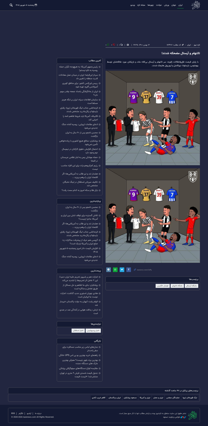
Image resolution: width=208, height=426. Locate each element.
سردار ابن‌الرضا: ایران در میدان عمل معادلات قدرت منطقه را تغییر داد (78, 76)
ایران (180, 5)
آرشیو (29, 413)
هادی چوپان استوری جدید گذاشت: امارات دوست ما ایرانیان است (79, 295)
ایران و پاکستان (115, 397)
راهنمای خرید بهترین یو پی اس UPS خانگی (78, 355)
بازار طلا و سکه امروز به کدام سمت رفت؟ (80, 190)
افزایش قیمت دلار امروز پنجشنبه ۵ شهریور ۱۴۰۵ (79, 250)
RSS (13, 413)
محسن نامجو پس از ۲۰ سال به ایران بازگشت (81, 134)
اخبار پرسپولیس (93, 330)
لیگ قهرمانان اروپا (190, 397)
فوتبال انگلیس (162, 285)
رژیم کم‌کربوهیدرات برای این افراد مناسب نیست (79, 167)
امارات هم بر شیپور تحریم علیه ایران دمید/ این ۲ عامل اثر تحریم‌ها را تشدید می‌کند (78, 278)
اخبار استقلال (78, 330)
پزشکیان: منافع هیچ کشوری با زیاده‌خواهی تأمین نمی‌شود (78, 142)
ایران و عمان (158, 397)
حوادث (159, 5)
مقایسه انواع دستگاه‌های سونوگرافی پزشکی (78, 368)
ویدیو (132, 5)
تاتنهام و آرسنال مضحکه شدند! (181, 53)
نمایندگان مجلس (173, 397)
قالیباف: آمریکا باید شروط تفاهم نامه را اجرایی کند (80, 118)
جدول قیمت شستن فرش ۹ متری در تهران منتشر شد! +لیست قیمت (79, 374)
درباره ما (38, 413)
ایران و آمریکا (145, 397)
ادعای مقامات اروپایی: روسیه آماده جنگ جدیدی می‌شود (80, 126)
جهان (173, 5)
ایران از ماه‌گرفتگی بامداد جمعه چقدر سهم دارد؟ (79, 93)
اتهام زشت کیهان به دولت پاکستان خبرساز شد (79, 303)
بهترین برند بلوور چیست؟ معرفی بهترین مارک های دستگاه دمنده (80, 361)
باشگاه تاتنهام (177, 285)
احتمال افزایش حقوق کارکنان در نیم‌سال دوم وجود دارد (80, 150)
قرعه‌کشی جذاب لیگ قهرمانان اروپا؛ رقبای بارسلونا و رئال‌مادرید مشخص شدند (79, 109)
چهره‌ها (151, 5)
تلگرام (21, 413)
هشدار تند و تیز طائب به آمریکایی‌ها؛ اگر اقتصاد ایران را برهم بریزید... (80, 175)
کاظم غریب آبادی (98, 397)
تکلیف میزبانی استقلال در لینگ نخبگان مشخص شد (80, 183)
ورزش (166, 5)
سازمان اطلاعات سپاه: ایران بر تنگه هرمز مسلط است (80, 101)
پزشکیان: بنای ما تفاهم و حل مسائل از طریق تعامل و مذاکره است (80, 286)
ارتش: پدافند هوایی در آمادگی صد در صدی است (79, 311)
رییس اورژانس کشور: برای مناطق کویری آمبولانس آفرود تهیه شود (80, 85)
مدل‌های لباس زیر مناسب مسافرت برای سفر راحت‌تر (80, 348)
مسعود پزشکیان (130, 397)
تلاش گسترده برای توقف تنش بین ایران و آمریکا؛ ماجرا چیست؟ (79, 217)
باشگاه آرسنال (191, 285)
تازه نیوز (194, 5)
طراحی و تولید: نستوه (171, 417)
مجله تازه (141, 5)
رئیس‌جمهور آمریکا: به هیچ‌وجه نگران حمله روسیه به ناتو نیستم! (78, 68)
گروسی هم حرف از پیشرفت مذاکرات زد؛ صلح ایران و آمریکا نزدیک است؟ (80, 241)
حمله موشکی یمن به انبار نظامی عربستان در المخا (79, 159)
